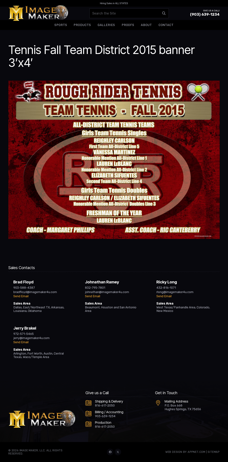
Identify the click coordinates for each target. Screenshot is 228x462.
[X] (118, 452)
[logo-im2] (38, 13)
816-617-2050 (105, 405)
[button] (69, 25)
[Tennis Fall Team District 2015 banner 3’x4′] (114, 83)
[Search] (164, 13)
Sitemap (214, 452)
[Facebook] (110, 452)
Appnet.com (196, 452)
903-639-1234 (105, 416)
